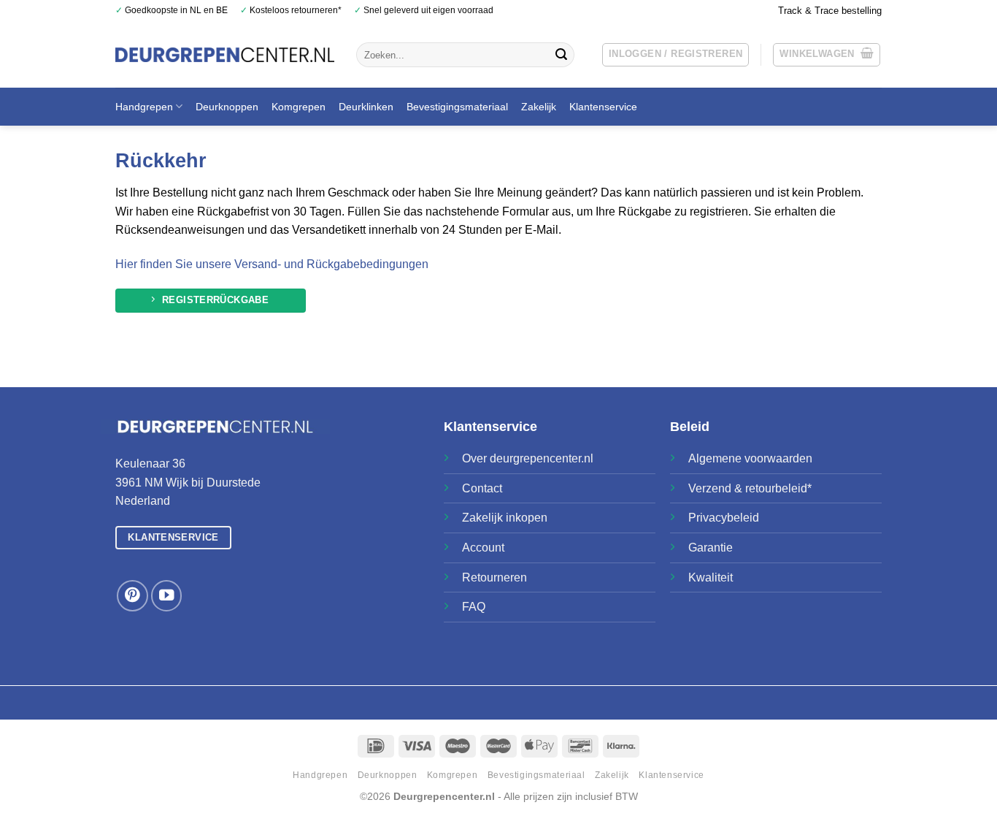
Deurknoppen (227, 107)
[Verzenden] (561, 54)
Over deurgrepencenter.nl (527, 458)
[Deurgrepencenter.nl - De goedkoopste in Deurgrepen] (224, 54)
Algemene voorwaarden (750, 458)
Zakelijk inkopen (504, 517)
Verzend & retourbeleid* (750, 488)
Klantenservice (603, 107)
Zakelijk (538, 107)
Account (483, 547)
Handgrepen (144, 107)
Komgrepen (299, 107)
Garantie (710, 547)
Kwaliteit (710, 577)
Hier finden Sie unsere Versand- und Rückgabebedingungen (271, 264)
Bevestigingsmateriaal (457, 107)
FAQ (473, 606)
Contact (482, 488)
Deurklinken (366, 107)
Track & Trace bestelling (830, 10)
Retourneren (494, 577)
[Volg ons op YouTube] (166, 595)
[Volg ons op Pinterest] (132, 595)
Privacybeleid (723, 517)
